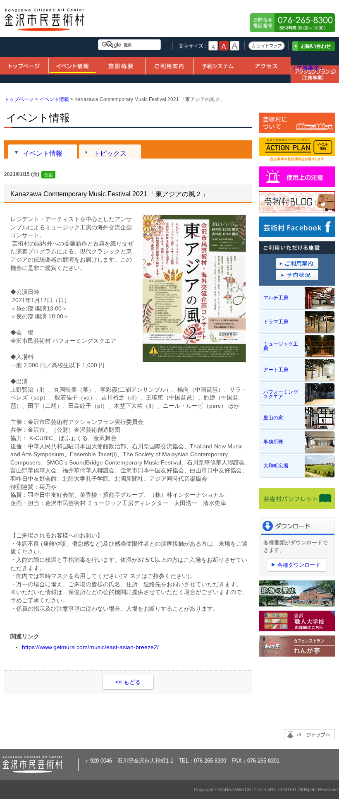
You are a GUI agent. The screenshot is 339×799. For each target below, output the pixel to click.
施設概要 (121, 65)
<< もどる (128, 682)
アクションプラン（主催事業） (315, 64)
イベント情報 (72, 65)
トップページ (24, 65)
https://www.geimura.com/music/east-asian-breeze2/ (90, 647)
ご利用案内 (169, 65)
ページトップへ (309, 734)
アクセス (266, 65)
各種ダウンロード (298, 565)
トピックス (110, 153)
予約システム (217, 65)
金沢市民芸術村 (45, 23)
